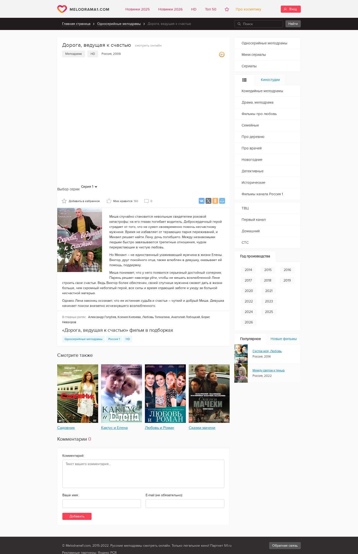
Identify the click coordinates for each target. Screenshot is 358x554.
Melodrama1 (83, 9)
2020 (249, 291)
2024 (249, 312)
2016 (287, 270)
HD (194, 9)
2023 (269, 301)
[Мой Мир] (222, 201)
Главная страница (76, 24)
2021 (269, 291)
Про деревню (253, 137)
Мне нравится (125, 201)
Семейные (250, 125)
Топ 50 (210, 9)
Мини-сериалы (254, 54)
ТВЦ (245, 208)
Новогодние (252, 159)
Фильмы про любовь (259, 114)
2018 (267, 280)
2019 (287, 280)
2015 (268, 270)
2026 (249, 322)
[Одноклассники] (215, 201)
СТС (245, 242)
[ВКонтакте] (202, 201)
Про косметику (247, 9)
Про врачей (252, 148)
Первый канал (254, 219)
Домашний (251, 231)
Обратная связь (285, 546)
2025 (269, 312)
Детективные (253, 171)
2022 (249, 301)
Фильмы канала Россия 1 (262, 194)
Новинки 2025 (137, 9)
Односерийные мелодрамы (119, 24)
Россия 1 (114, 339)
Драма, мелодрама (257, 102)
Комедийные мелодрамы (262, 91)
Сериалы (249, 66)
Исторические (253, 182)
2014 (248, 270)
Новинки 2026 (170, 9)
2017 (248, 280)
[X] (208, 201)
